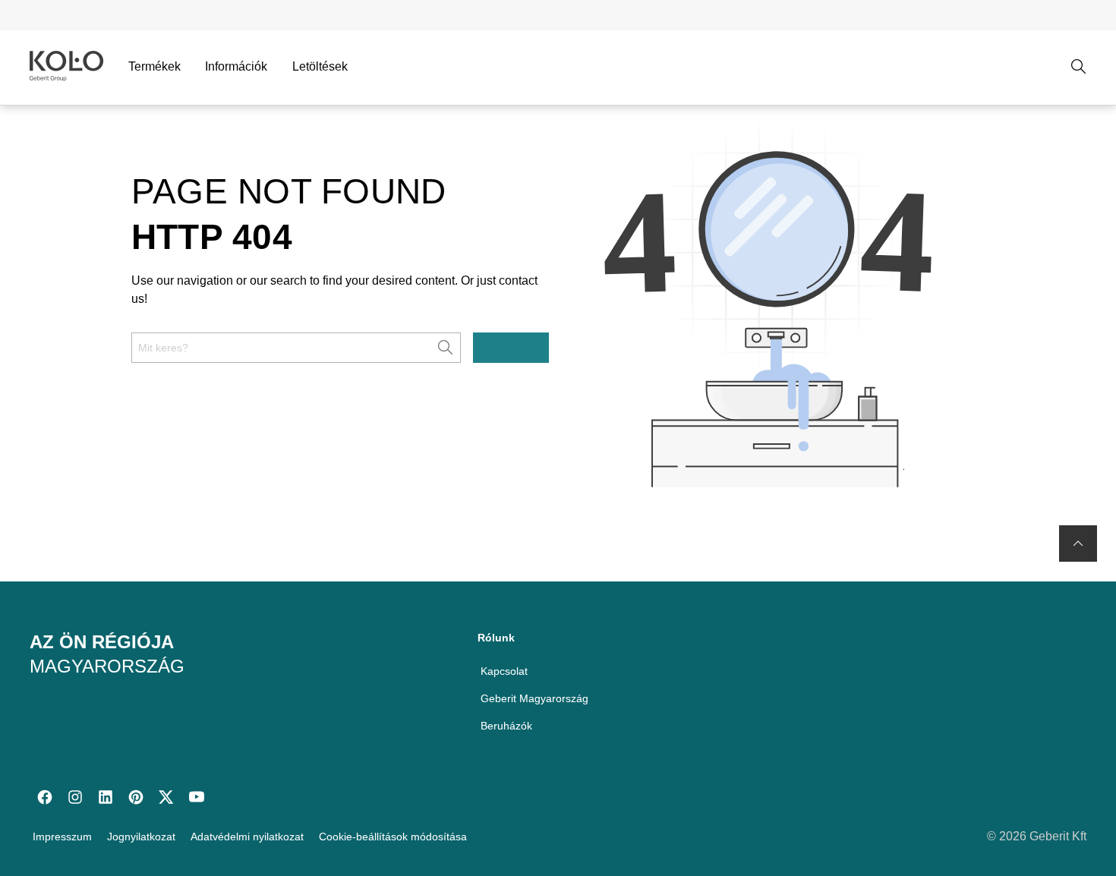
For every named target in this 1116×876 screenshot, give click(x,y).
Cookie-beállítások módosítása (393, 836)
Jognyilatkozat (141, 836)
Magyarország (107, 666)
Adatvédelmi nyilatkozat (247, 836)
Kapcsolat (504, 671)
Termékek (154, 66)
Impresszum (62, 836)
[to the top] (1078, 543)
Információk (236, 66)
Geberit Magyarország (534, 698)
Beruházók (506, 726)
